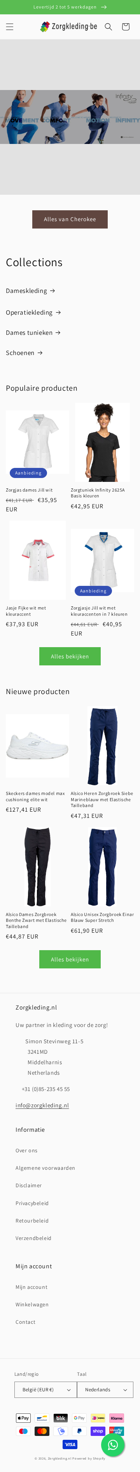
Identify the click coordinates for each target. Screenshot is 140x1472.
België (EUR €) (38, 1389)
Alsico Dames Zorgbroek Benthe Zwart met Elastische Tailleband (36, 920)
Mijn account (31, 1286)
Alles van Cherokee (70, 219)
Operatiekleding (29, 312)
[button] (9, 26)
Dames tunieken (29, 332)
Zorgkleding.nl (60, 1458)
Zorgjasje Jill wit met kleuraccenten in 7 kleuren (99, 611)
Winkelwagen (32, 1304)
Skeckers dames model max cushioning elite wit (35, 796)
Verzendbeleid (34, 1238)
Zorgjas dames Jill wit (29, 490)
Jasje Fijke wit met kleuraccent (26, 611)
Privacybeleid (32, 1203)
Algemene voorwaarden (45, 1167)
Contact (25, 1321)
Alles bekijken (70, 656)
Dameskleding (26, 290)
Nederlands (97, 1389)
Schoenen (20, 352)
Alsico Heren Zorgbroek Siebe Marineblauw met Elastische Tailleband (102, 799)
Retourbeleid (32, 1220)
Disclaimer (29, 1185)
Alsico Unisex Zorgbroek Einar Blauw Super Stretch (102, 917)
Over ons (27, 1150)
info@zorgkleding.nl (42, 1105)
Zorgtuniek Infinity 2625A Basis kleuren (98, 493)
